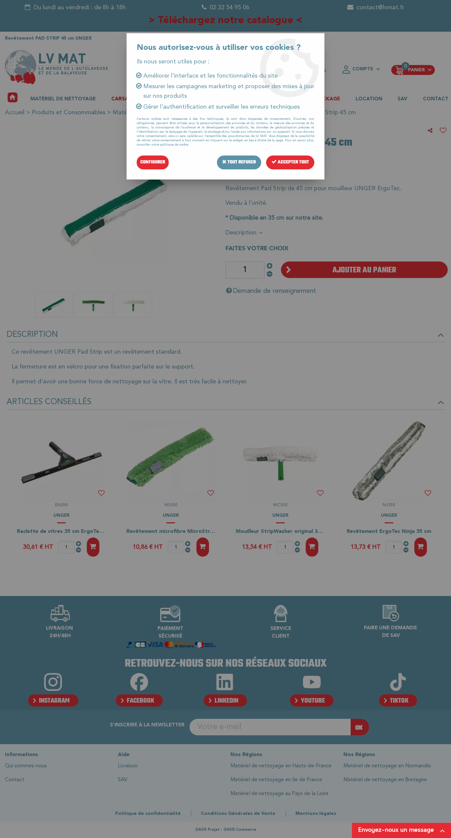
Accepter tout (293, 162)
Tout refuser (241, 162)
